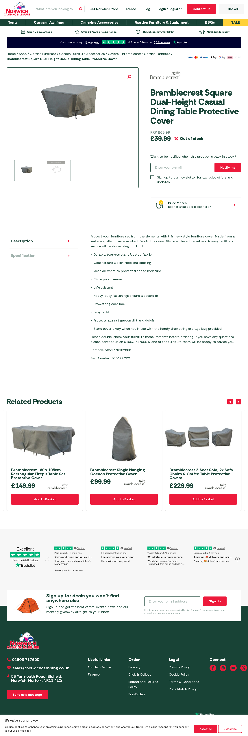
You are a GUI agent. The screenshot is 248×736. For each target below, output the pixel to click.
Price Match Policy (183, 689)
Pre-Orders (137, 694)
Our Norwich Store (104, 9)
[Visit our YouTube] (233, 668)
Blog (146, 9)
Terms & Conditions (184, 682)
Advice (130, 9)
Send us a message (27, 694)
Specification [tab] (23, 255)
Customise (230, 729)
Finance (94, 674)
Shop (23, 54)
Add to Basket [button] (45, 499)
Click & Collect (139, 674)
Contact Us (201, 9)
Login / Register (170, 9)
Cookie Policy (179, 674)
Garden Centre (99, 667)
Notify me (227, 167)
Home (11, 54)
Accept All (205, 729)
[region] (124, 725)
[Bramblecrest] (165, 75)
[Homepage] (17, 9)
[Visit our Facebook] (213, 668)
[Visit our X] (243, 668)
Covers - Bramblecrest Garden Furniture (139, 54)
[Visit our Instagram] (223, 668)
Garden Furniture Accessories (82, 54)
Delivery (134, 667)
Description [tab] (22, 241)
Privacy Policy (179, 667)
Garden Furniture (43, 54)
